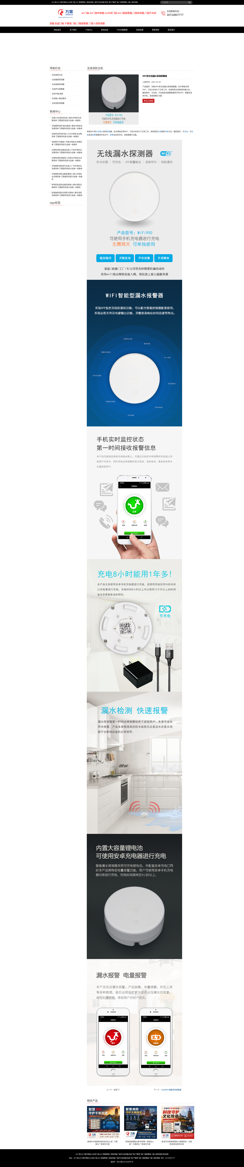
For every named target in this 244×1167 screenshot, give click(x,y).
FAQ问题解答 (122, 30)
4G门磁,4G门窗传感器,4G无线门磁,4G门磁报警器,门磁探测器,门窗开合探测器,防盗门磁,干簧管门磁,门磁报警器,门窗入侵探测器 (119, 1154)
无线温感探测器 (58, 84)
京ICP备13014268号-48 (125, 1162)
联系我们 (171, 30)
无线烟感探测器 (58, 80)
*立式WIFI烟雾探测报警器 (171, 1090)
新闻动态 (104, 30)
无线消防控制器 (58, 103)
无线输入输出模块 (59, 98)
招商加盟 (139, 30)
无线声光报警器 (58, 89)
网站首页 (57, 30)
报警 (108, 131)
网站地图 (165, 1154)
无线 (98, 131)
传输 (166, 131)
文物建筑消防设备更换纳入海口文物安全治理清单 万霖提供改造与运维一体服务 (67, 176)
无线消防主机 (57, 75)
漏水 (101, 131)
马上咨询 (149, 101)
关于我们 (73, 30)
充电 (186, 131)
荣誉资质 (155, 30)
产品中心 (89, 30)
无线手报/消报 (57, 94)
